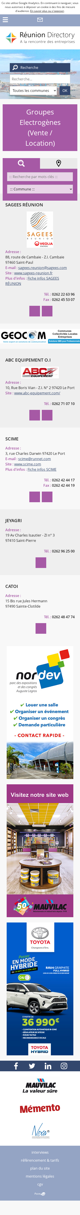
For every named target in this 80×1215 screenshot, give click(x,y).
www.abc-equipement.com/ (37, 393)
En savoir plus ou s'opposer (47, 11)
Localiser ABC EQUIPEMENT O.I (47, 415)
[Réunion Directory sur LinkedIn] (48, 1066)
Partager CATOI (41, 628)
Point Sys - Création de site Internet (40, 1194)
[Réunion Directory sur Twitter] (32, 1066)
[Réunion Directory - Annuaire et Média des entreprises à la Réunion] (40, 38)
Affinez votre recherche (21, 163)
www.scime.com (27, 464)
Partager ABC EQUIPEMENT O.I (34, 415)
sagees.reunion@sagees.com (42, 267)
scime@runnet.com (34, 458)
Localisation (58, 163)
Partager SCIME (34, 497)
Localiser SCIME (47, 497)
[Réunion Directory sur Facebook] (16, 1066)
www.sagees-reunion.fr (33, 273)
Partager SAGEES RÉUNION (34, 311)
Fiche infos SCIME (42, 469)
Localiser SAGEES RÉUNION (47, 311)
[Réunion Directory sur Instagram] (64, 1066)
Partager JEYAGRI (41, 562)
